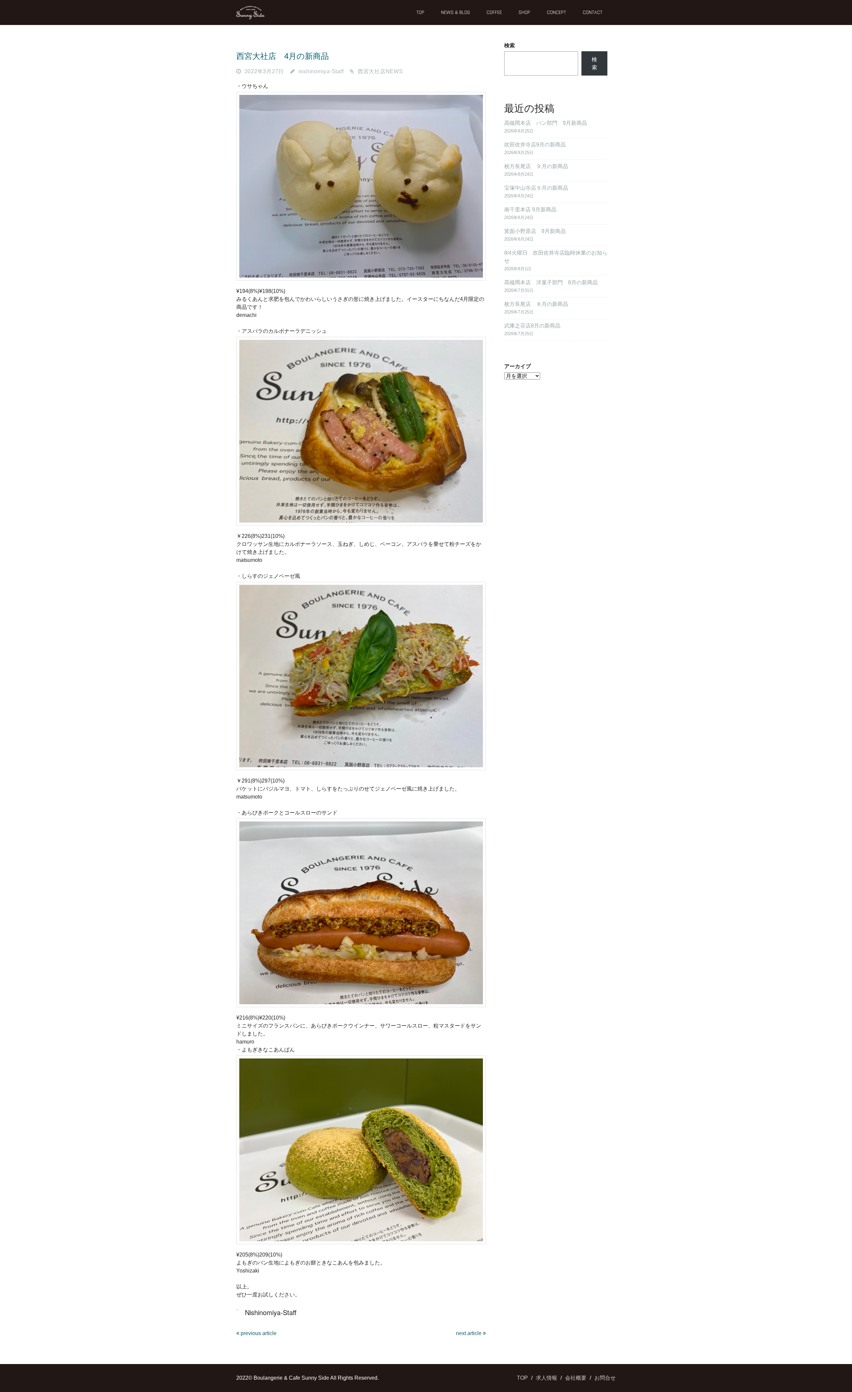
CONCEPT (556, 12)
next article (469, 1333)
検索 (509, 45)
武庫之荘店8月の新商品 (532, 326)
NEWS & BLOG (455, 12)
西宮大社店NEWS (380, 71)
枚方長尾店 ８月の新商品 (536, 304)
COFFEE (494, 12)
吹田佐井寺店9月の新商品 (535, 144)
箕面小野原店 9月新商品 (535, 231)
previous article (258, 1333)
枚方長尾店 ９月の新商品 (536, 166)
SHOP (524, 12)
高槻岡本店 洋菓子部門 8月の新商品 (551, 282)
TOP (420, 12)
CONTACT (592, 12)
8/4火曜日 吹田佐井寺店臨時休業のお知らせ (555, 257)
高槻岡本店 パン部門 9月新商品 (545, 123)
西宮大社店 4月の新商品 (282, 56)
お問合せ (605, 1378)
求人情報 (546, 1378)
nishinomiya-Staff (321, 71)
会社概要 (575, 1378)
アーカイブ (517, 366)
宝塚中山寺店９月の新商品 (536, 188)
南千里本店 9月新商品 (530, 209)
